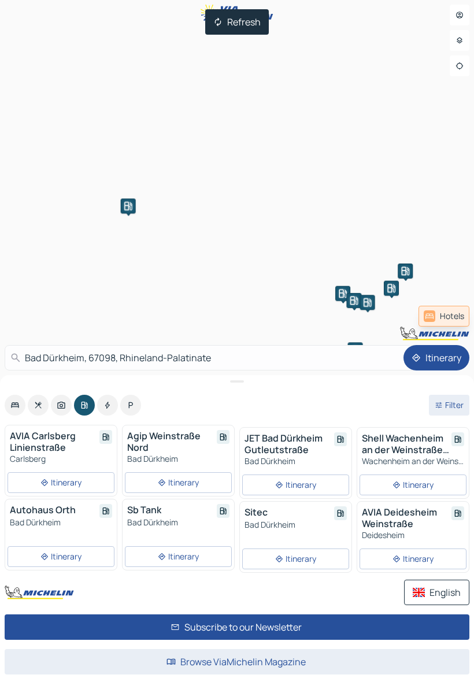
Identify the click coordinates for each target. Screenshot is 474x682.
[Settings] (459, 40)
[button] (128, 205)
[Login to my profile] (459, 15)
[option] (15, 405)
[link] (444, 316)
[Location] (459, 65)
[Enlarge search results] (237, 381)
